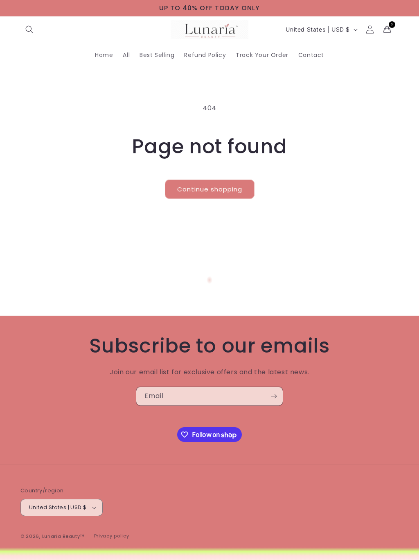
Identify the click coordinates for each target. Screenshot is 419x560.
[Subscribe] (274, 396)
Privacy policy (111, 536)
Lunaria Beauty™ (63, 536)
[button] (29, 29)
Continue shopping (209, 189)
